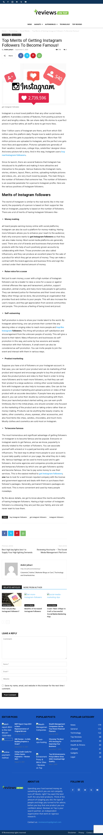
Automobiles (50, 24)
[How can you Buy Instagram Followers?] (12, 599)
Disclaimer (72, 832)
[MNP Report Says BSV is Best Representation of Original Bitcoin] (7, 730)
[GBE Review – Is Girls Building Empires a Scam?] (7, 741)
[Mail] (17, 2)
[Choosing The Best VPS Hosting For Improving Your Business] (41, 741)
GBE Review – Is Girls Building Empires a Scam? (22, 741)
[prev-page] (3, 622)
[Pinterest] (33, 55)
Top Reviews (77, 24)
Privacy (81, 832)
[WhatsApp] (39, 55)
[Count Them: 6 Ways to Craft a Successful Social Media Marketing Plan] (57, 599)
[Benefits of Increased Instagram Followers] (34, 599)
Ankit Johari (8, 50)
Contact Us (91, 832)
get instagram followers (38, 517)
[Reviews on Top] (51, 13)
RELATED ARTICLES (11, 587)
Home (4, 31)
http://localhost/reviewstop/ (30, 569)
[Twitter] (21, 2)
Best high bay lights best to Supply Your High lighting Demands (17, 551)
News (29, 24)
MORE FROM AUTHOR (32, 587)
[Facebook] (8, 2)
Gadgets (37, 24)
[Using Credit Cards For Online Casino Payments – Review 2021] (7, 755)
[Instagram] (12, 2)
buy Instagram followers (18, 517)
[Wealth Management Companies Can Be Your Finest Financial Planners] (41, 727)
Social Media (25, 31)
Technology (65, 24)
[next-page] (8, 622)
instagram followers (56, 517)
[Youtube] (26, 2)
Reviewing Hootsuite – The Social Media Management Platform (52, 551)
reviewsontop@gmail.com (49, 822)
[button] (4, 2)
